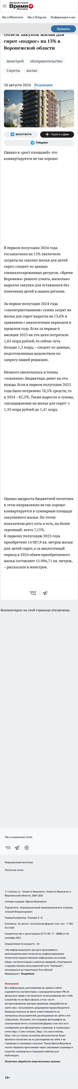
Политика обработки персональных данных (33, 1061)
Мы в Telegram (37, 17)
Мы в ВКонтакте (12, 17)
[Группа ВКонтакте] (21, 134)
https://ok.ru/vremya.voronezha (22, 1035)
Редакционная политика (19, 862)
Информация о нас (63, 17)
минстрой (15, 61)
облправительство (46, 61)
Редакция (43, 85)
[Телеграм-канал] (39, 143)
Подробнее (27, 973)
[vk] (33, 593)
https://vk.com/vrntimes (49, 1031)
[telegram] (46, 593)
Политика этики (14, 869)
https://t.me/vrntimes (23, 1031)
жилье (31, 70)
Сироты (13, 70)
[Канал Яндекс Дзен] (57, 134)
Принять (63, 29)
